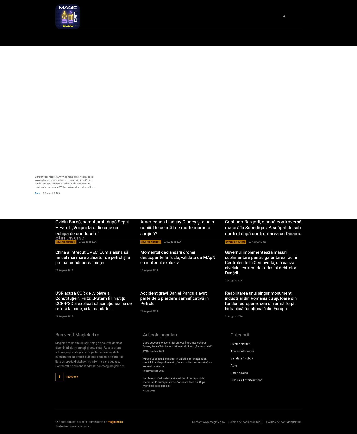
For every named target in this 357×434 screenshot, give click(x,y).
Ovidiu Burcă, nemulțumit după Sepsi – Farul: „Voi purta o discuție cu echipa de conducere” (92, 228)
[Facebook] (284, 16)
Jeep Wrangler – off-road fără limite (65, 167)
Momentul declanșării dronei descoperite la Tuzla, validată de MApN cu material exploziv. (177, 257)
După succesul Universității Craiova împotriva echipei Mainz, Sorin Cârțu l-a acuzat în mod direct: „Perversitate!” (177, 344)
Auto (37, 193)
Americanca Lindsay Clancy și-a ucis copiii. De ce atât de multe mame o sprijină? (177, 228)
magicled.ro (115, 422)
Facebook (72, 377)
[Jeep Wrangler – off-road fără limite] (67, 117)
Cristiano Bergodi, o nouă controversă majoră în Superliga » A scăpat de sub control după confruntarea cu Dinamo (263, 228)
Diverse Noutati (65, 241)
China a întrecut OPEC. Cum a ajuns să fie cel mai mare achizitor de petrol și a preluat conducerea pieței (92, 257)
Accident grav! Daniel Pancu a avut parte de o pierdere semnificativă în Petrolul (174, 298)
